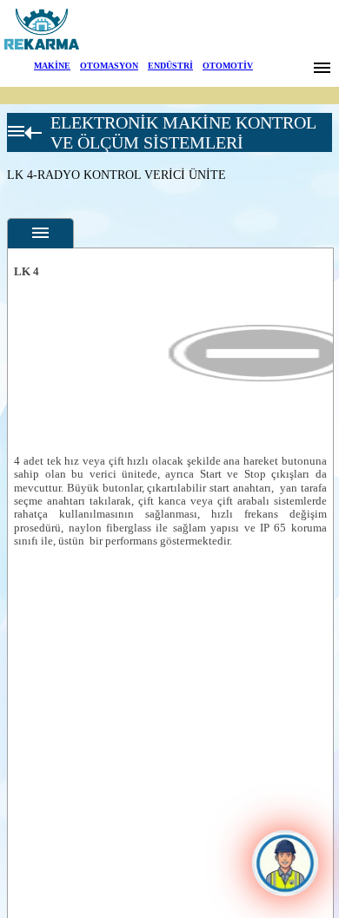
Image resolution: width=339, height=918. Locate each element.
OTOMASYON (109, 65)
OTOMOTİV (228, 65)
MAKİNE (52, 65)
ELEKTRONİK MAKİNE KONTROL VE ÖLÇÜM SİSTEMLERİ (183, 132)
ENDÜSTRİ (170, 65)
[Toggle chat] (285, 863)
